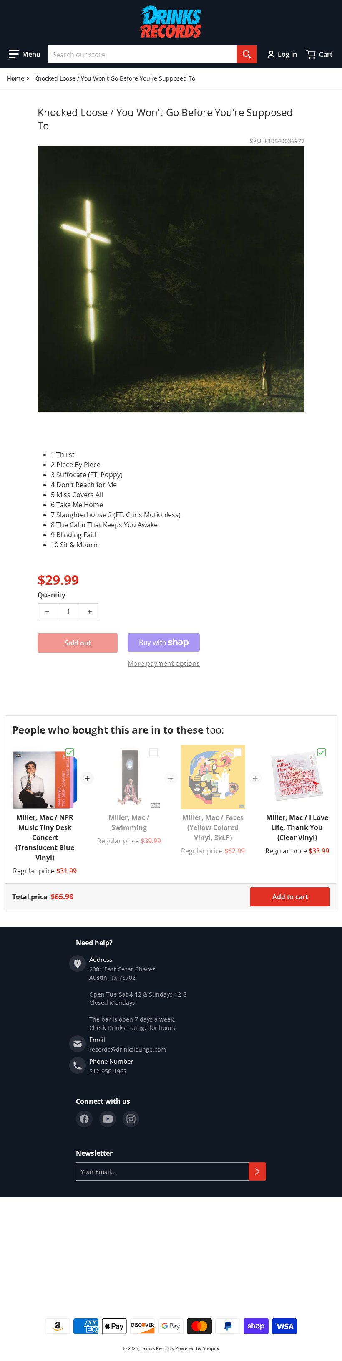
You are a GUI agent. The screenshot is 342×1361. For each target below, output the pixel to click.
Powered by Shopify (197, 1348)
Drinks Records (157, 1348)
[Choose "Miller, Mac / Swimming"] (153, 752)
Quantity (51, 595)
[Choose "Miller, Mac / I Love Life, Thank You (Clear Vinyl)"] (321, 752)
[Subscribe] (257, 1171)
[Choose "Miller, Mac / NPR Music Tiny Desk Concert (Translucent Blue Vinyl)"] (69, 752)
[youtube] (107, 1119)
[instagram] (131, 1119)
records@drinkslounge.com (127, 1049)
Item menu (20, 1227)
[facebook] (84, 1119)
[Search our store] (247, 54)
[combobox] (152, 54)
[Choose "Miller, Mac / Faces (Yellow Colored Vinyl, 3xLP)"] (238, 752)
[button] (24, 54)
